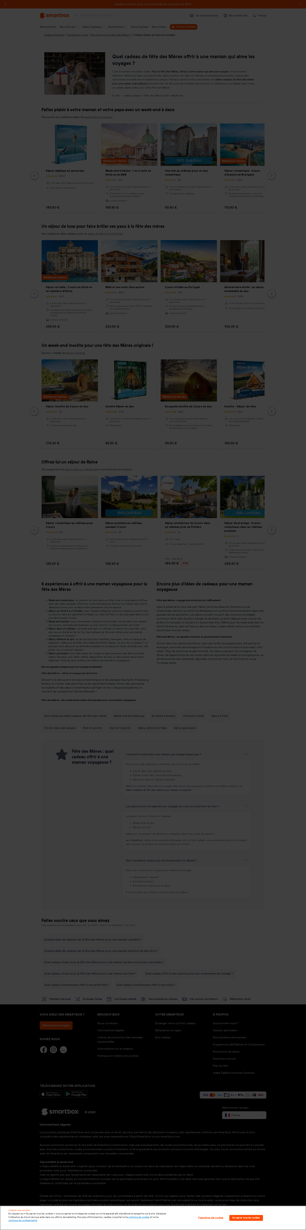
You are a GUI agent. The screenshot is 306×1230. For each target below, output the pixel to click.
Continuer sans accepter (19, 1210)
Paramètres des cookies (210, 1217)
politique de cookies (138, 1217)
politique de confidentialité (22, 1220)
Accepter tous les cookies (246, 1217)
